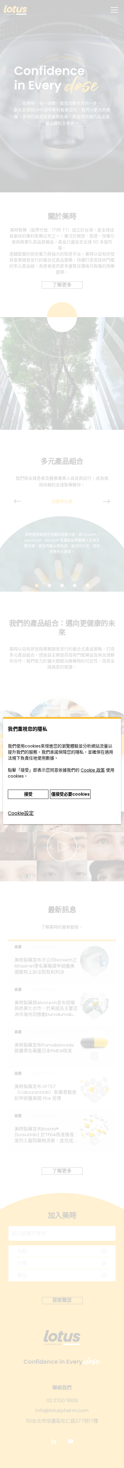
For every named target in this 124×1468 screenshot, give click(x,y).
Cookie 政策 (93, 770)
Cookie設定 (21, 813)
